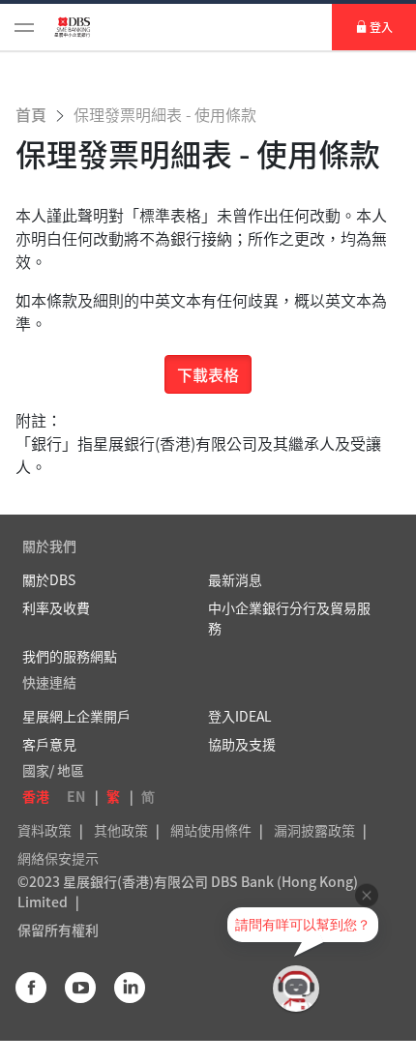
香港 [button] (35, 796)
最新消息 (235, 579)
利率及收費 (56, 607)
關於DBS (48, 579)
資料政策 (44, 830)
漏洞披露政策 (314, 830)
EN (76, 796)
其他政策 (121, 830)
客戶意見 (49, 744)
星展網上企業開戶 (76, 715)
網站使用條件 (211, 830)
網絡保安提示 (58, 858)
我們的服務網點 (69, 655)
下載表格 (208, 374)
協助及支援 (242, 744)
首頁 (32, 114)
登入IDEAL (240, 715)
